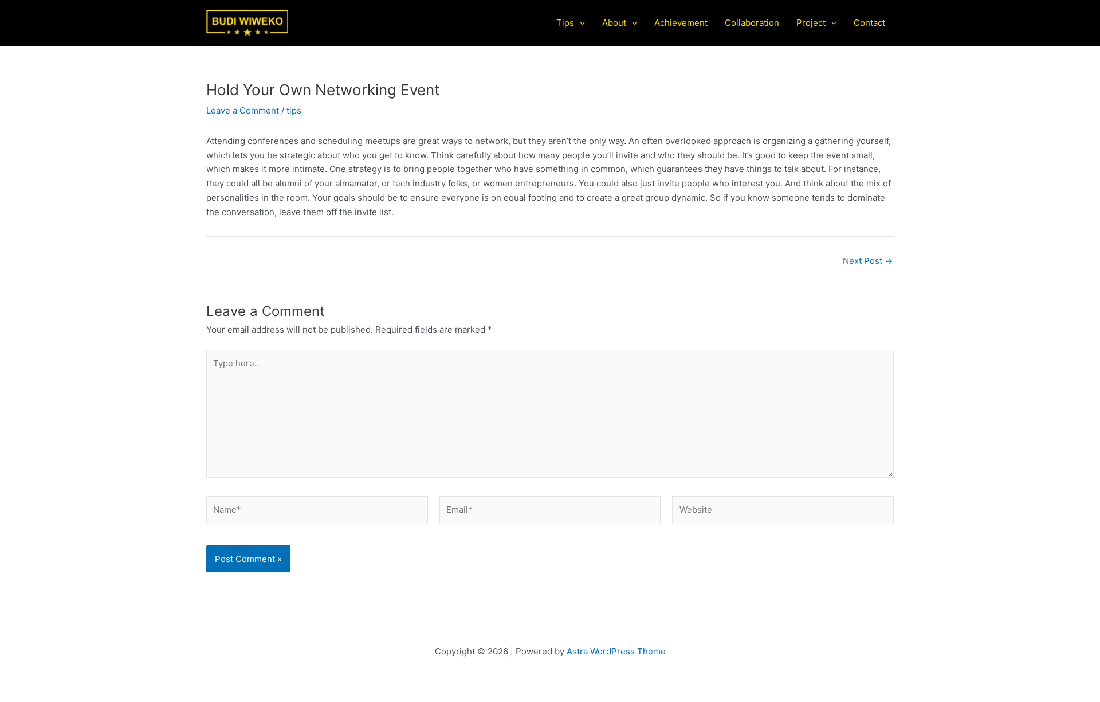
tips (293, 110)
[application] (579, 23)
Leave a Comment (242, 110)
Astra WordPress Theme (616, 651)
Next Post (868, 260)
